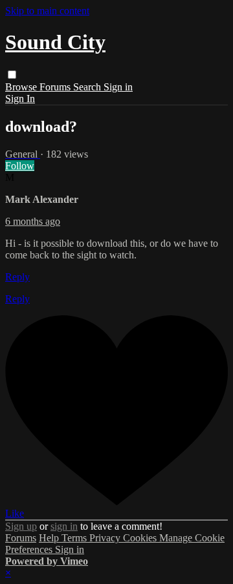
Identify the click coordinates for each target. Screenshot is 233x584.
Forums (56, 86)
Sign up (21, 526)
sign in (64, 526)
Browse (22, 86)
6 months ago (32, 221)
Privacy (106, 537)
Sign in (118, 86)
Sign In (20, 98)
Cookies (141, 537)
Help (50, 537)
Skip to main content (47, 10)
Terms (75, 537)
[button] (12, 74)
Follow (19, 165)
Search (88, 86)
